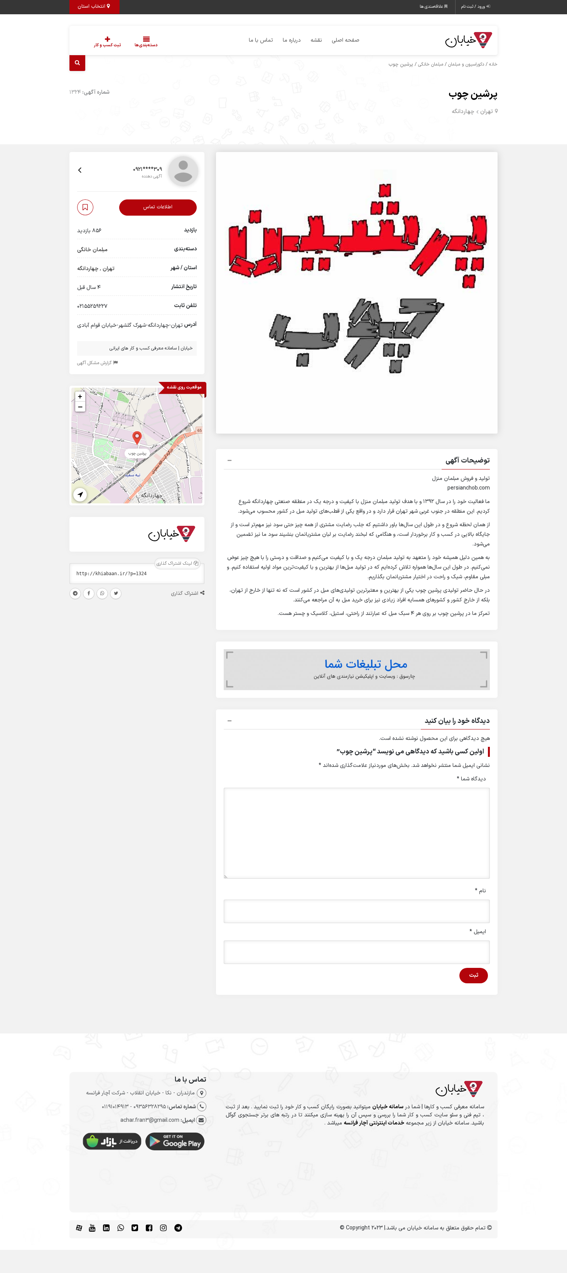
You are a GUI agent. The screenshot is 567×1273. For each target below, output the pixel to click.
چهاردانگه (463, 111)
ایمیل (477, 932)
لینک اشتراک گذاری (175, 563)
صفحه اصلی (345, 40)
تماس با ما (261, 40)
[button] (357, 462)
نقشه (316, 40)
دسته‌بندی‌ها (146, 45)
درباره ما (292, 40)
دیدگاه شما (471, 779)
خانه (493, 64)
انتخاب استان (92, 6)
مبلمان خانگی (430, 64)
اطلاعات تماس (157, 207)
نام (480, 891)
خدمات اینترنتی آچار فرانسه (374, 1123)
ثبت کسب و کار (107, 45)
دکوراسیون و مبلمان (466, 64)
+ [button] (80, 396)
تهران (486, 111)
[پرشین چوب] (137, 438)
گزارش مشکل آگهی (95, 363)
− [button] (80, 406)
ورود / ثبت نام (473, 6)
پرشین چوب (473, 94)
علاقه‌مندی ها (432, 6)
